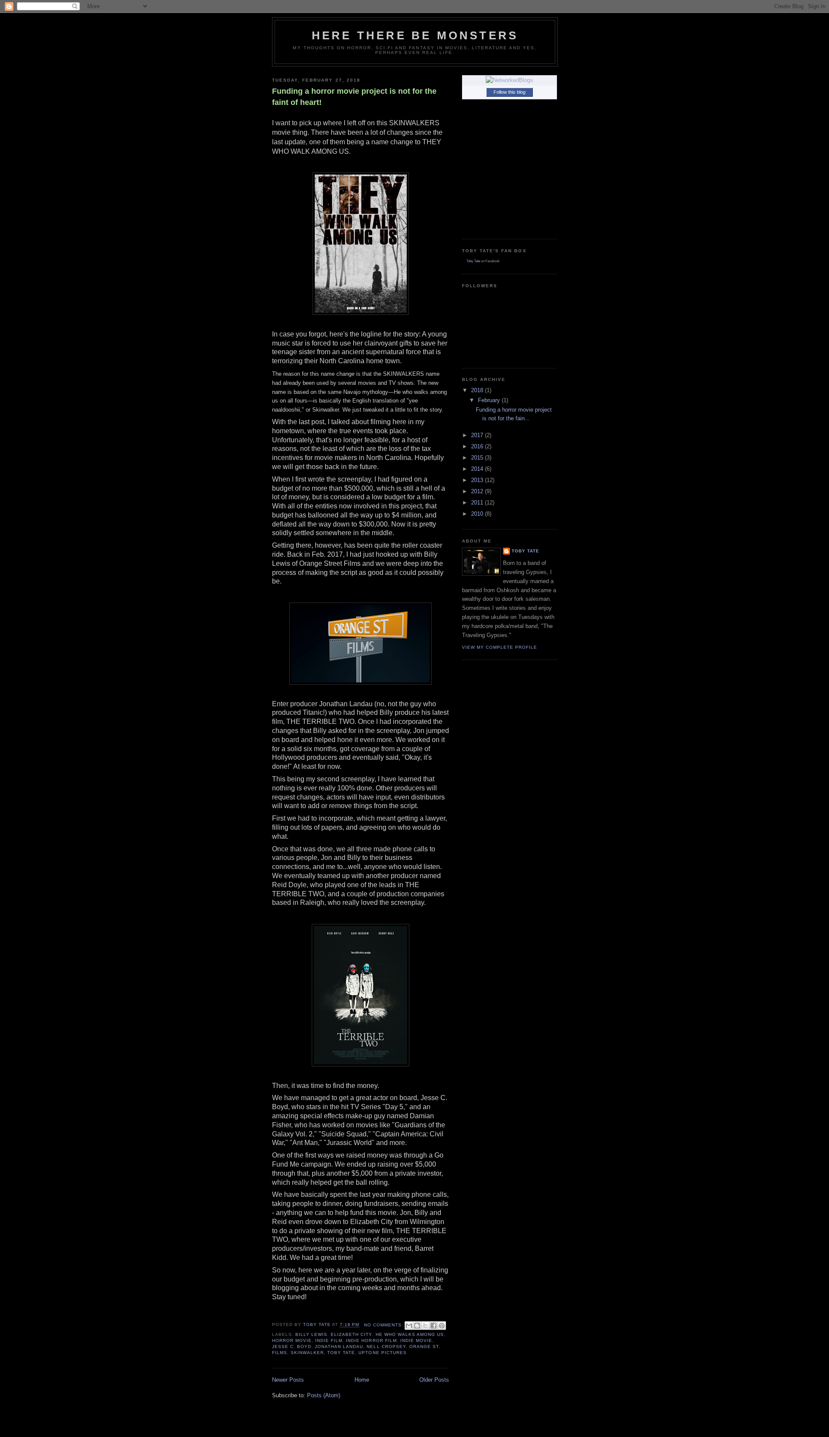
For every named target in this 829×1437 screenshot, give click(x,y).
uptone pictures (382, 1352)
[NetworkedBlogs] (509, 80)
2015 (478, 457)
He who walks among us (410, 1334)
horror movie (292, 1340)
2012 (478, 491)
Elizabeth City (351, 1334)
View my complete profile (499, 647)
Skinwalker (307, 1352)
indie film (328, 1340)
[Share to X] (425, 1325)
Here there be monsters (415, 35)
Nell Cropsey (386, 1346)
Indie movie (416, 1340)
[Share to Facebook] (433, 1325)
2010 (478, 514)
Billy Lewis (311, 1334)
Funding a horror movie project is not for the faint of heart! (354, 96)
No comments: (384, 1325)
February (490, 400)
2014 (478, 469)
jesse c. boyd (291, 1346)
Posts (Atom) (323, 1395)
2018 (478, 390)
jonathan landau (339, 1346)
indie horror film (371, 1340)
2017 (478, 435)
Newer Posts (288, 1380)
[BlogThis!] (417, 1325)
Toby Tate (341, 1352)
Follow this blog (509, 92)
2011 (478, 502)
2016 (478, 446)
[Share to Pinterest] (441, 1325)
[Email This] (409, 1325)
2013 (478, 480)
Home (361, 1380)
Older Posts (434, 1380)
